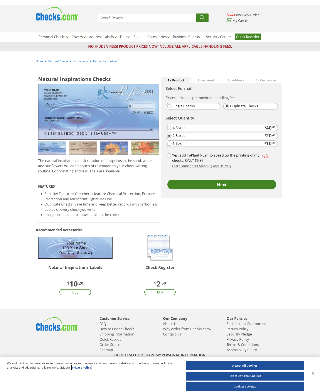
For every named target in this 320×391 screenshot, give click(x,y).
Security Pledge (239, 334)
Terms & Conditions (243, 344)
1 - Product (176, 80)
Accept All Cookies (244, 365)
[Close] (313, 373)
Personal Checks (58, 61)
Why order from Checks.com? (187, 329)
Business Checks (186, 36)
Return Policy (237, 329)
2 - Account (205, 80)
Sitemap (106, 349)
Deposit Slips (130, 36)
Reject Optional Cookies (245, 376)
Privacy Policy (238, 339)
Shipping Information (116, 334)
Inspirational (80, 61)
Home (39, 61)
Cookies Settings (245, 386)
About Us (170, 323)
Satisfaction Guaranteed (246, 323)
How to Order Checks (116, 329)
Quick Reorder (247, 36)
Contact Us (172, 334)
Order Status (110, 344)
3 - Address (235, 80)
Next (222, 184)
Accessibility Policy (242, 349)
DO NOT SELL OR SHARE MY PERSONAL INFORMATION (160, 355)
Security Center (218, 36)
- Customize (266, 80)
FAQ (102, 323)
